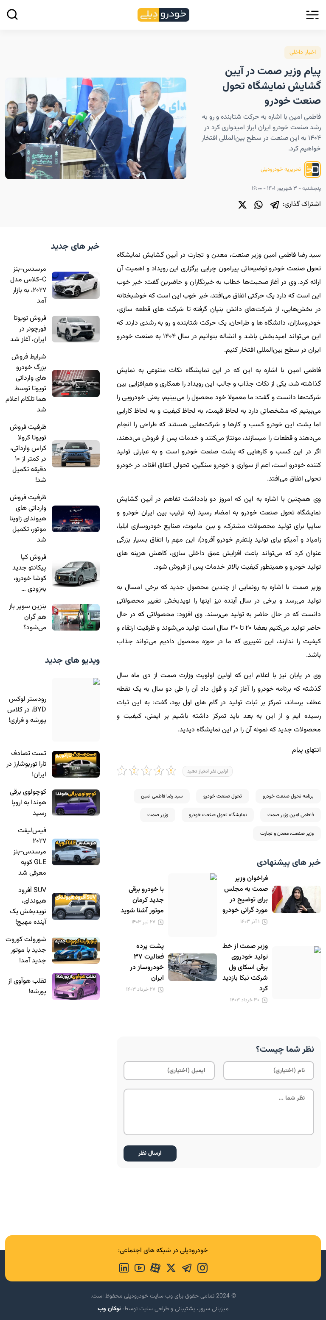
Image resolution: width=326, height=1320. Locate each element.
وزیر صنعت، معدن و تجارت (287, 833)
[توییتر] (242, 204)
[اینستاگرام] (200, 1267)
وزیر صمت (157, 815)
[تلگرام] (274, 204)
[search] (12, 14)
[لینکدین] (124, 1267)
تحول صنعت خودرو (222, 796)
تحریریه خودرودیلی (281, 169)
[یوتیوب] (137, 1267)
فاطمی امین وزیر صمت (290, 815)
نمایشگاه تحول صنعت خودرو (218, 815)
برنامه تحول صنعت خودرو (288, 796)
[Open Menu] (312, 14)
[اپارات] (152, 1267)
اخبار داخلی (302, 52)
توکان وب (109, 1309)
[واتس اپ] (258, 204)
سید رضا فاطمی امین (162, 796)
